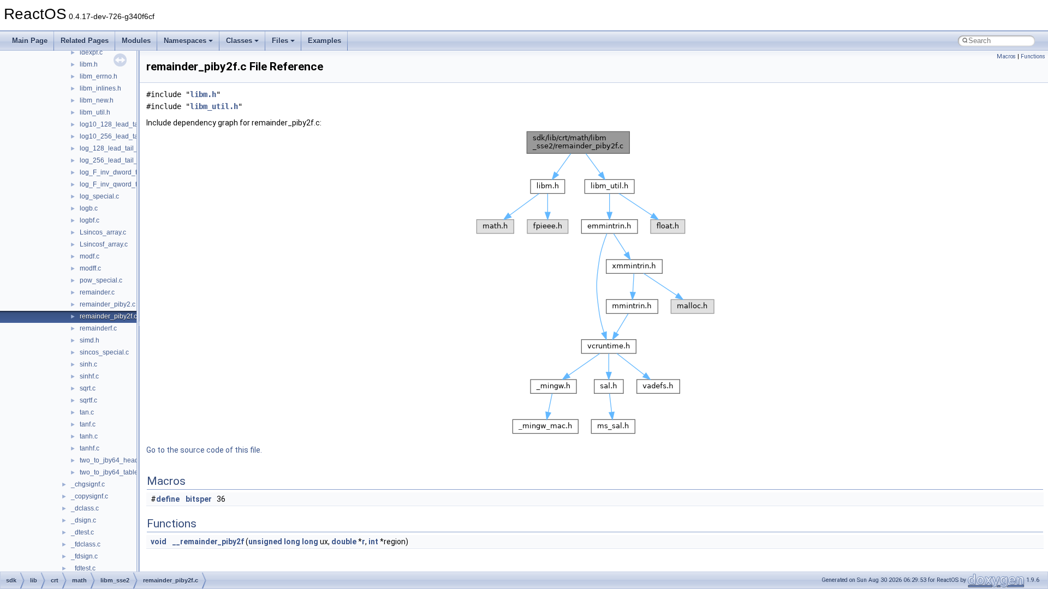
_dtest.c (82, 532)
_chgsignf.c (88, 484)
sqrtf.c (88, 400)
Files (280, 41)
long (292, 541)
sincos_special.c (104, 352)
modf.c (89, 256)
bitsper (199, 499)
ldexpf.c (91, 52)
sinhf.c (89, 376)
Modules (136, 41)
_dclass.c (85, 508)
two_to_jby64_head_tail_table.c (127, 460)
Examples (324, 41)
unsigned (265, 541)
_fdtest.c (83, 568)
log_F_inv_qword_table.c (117, 184)
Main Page (29, 41)
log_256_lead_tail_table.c (118, 160)
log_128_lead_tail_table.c (118, 148)
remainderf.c (98, 328)
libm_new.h (97, 100)
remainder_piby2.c (107, 304)
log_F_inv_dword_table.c (117, 172)
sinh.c (88, 364)
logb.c (89, 208)
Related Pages (85, 41)
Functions (1033, 56)
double (343, 541)
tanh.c (89, 436)
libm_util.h (95, 112)
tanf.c (88, 424)
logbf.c (89, 220)
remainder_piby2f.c (108, 316)
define (168, 499)
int (373, 541)
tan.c (87, 412)
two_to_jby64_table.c (111, 472)
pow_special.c (101, 280)
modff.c (90, 268)
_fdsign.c (84, 556)
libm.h (89, 64)
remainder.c (97, 292)
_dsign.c (83, 520)
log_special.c (99, 196)
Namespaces (185, 41)
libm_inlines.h (100, 88)
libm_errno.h (98, 76)
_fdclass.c (85, 544)
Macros (1006, 56)
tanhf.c (89, 448)
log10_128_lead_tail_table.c (122, 124)
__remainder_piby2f (208, 541)
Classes (239, 41)
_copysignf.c (89, 496)
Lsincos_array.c (103, 232)
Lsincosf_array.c (104, 244)
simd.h (89, 340)
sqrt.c (88, 388)
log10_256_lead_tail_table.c (122, 136)
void (158, 541)
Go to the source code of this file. (204, 450)
